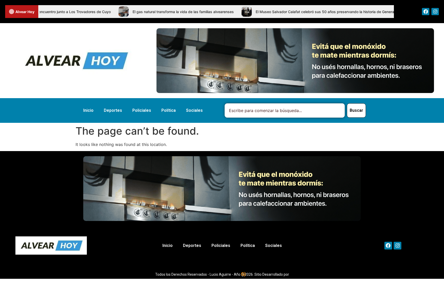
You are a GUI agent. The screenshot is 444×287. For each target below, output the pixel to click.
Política (168, 110)
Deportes (113, 110)
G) (243, 274)
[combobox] (285, 110)
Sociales (194, 110)
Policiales (141, 110)
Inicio (88, 110)
